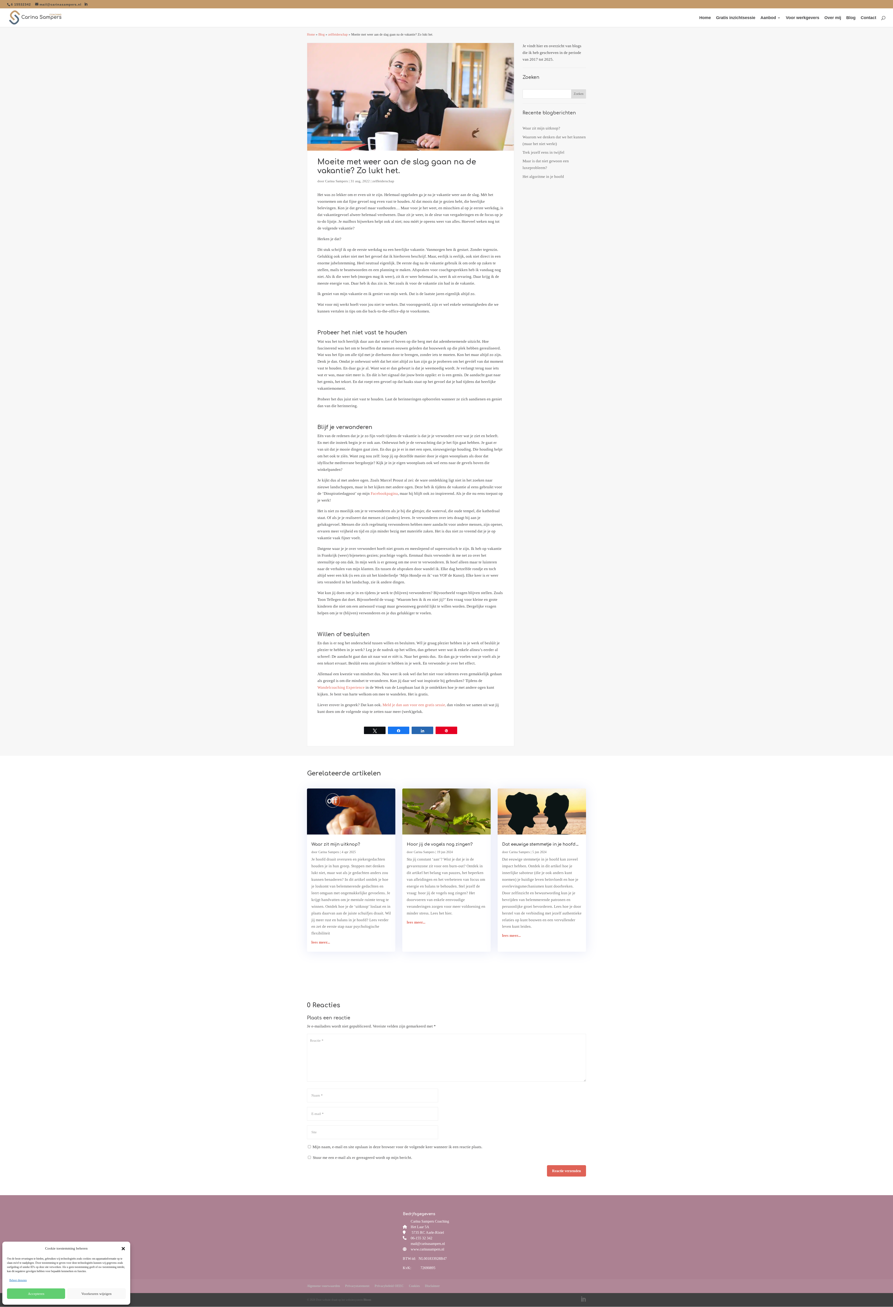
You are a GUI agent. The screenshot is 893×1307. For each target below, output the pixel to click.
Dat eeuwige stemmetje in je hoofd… (540, 844)
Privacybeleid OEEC (389, 1286)
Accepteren (36, 1294)
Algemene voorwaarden (323, 1286)
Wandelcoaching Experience (341, 687)
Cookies (414, 1286)
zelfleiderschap (338, 34)
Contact (868, 18)
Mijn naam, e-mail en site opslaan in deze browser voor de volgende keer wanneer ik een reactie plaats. (397, 1147)
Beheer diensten (18, 1280)
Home (705, 18)
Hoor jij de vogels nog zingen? (440, 844)
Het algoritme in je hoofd (543, 176)
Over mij (832, 18)
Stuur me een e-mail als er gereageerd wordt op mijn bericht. (362, 1157)
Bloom (367, 1299)
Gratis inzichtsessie (735, 18)
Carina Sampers (336, 181)
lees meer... (320, 942)
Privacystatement (357, 1286)
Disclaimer (432, 1286)
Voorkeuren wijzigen (96, 1294)
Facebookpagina (384, 493)
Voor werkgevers (802, 18)
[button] (123, 1248)
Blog (851, 18)
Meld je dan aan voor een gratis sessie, (414, 705)
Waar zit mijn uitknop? (541, 128)
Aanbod (768, 18)
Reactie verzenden (566, 1171)
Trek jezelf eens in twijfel (543, 152)
